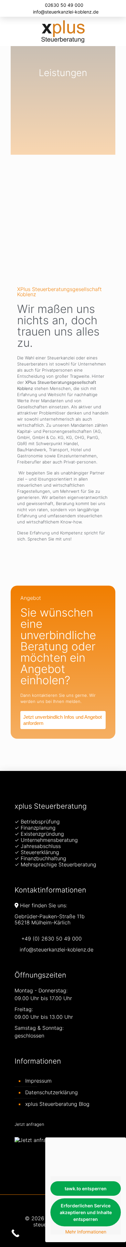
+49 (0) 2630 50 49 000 (51, 938)
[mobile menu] (117, 29)
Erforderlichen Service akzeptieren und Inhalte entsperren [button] (86, 1212)
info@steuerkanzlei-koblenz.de (66, 12)
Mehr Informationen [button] (85, 1231)
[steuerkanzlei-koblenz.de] (63, 31)
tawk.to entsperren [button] (86, 1188)
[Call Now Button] (15, 1233)
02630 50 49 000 (64, 5)
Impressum (38, 1080)
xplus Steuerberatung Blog (57, 1104)
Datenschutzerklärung (51, 1092)
